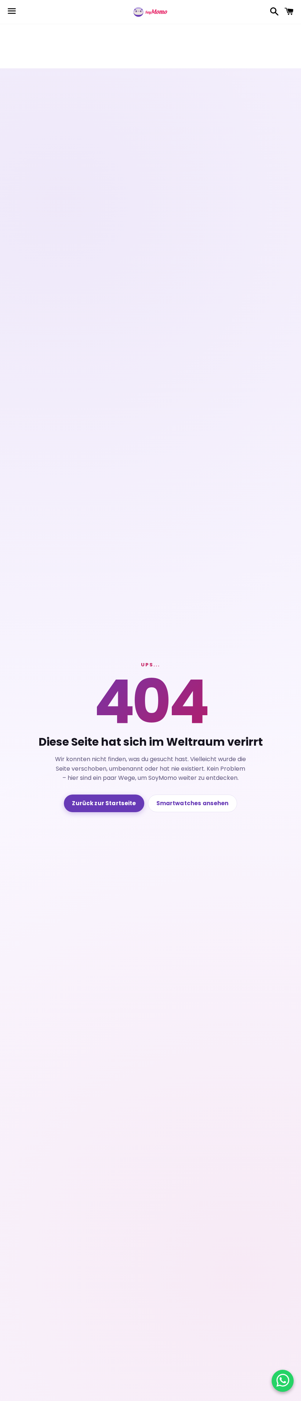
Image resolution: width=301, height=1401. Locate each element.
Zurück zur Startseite (104, 803)
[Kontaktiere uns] (282, 1381)
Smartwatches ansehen (192, 803)
